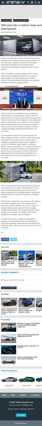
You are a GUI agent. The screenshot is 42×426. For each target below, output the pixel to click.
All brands (35, 395)
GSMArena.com (28, 405)
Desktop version (21, 423)
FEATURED (5, 320)
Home (4, 395)
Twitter (13, 239)
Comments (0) (6, 20)
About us (31, 409)
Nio (16, 58)
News (13, 395)
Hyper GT (33, 221)
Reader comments (10, 272)
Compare (23, 395)
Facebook (5, 239)
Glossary (23, 409)
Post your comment (21, 20)
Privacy (10, 409)
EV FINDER (21, 415)
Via (2, 232)
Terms (16, 409)
